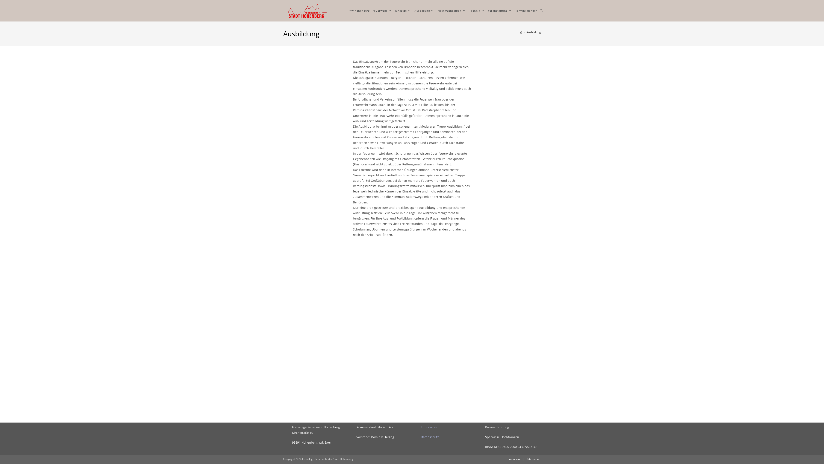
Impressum (429, 427)
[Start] (521, 32)
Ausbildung (533, 32)
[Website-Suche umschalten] (541, 10)
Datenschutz (430, 437)
